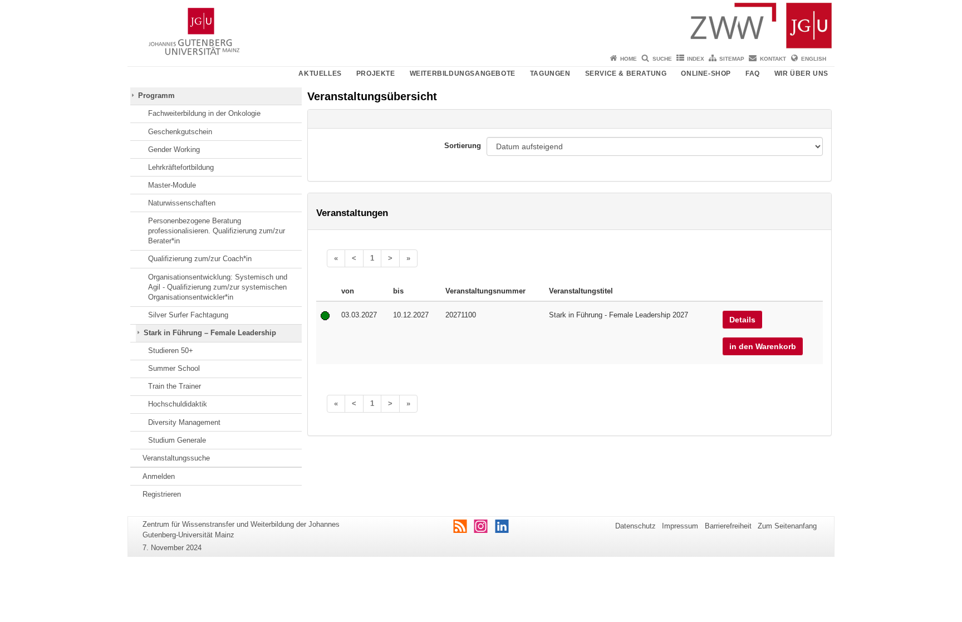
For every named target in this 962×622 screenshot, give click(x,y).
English (813, 59)
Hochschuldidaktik (177, 404)
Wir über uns (801, 73)
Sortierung (462, 145)
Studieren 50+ (170, 350)
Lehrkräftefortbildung (181, 167)
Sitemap (731, 59)
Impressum (680, 526)
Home (628, 59)
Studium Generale (177, 440)
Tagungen (550, 73)
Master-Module (172, 185)
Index (695, 59)
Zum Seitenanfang (787, 526)
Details (742, 319)
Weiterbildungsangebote (463, 73)
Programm (156, 95)
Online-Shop (706, 73)
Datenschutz (635, 526)
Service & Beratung (626, 73)
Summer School (174, 368)
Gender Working (174, 149)
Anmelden (159, 476)
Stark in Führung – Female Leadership (210, 333)
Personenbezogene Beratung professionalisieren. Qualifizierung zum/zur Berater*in (216, 231)
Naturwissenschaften (181, 203)
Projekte (375, 73)
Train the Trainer (174, 386)
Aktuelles (319, 73)
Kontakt (773, 59)
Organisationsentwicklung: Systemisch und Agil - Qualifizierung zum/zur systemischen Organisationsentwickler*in (217, 287)
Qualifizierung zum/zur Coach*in (200, 258)
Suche (662, 59)
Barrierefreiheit (728, 526)
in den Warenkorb (762, 346)
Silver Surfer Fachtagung (188, 315)
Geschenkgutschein (180, 132)
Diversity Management (184, 422)
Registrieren (162, 494)
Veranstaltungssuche (176, 458)
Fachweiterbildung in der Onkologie (204, 113)
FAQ (752, 73)
